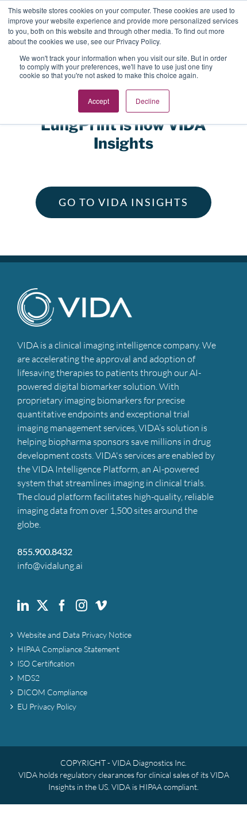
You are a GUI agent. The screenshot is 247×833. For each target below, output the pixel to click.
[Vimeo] (101, 605)
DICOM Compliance (52, 692)
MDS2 (28, 678)
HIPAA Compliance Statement (68, 649)
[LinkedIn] (23, 605)
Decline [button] (148, 101)
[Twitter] (42, 605)
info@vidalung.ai (50, 565)
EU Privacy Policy (46, 707)
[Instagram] (81, 605)
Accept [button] (98, 101)
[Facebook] (62, 605)
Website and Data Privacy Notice (74, 635)
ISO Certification (46, 664)
